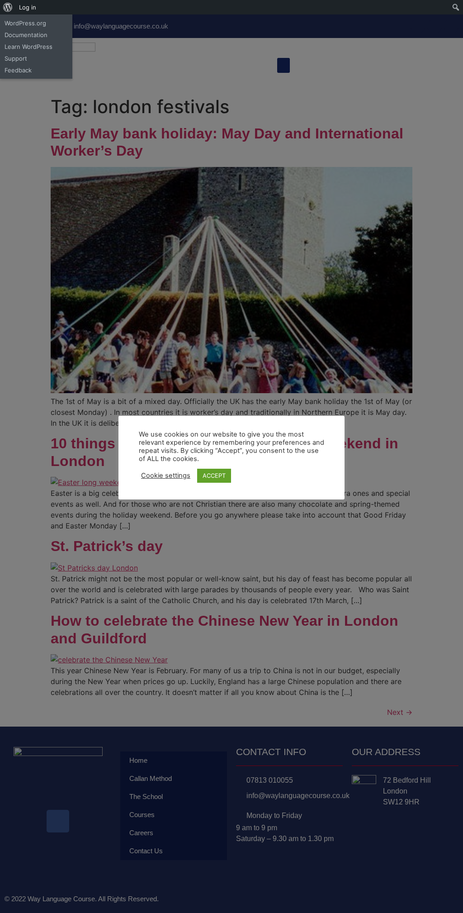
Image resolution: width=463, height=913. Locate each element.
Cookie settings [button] (165, 475)
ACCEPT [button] (214, 475)
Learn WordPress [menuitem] (28, 46)
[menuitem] (8, 7)
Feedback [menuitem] (18, 70)
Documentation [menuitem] (26, 34)
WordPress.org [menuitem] (25, 23)
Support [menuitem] (16, 58)
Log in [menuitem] (27, 7)
